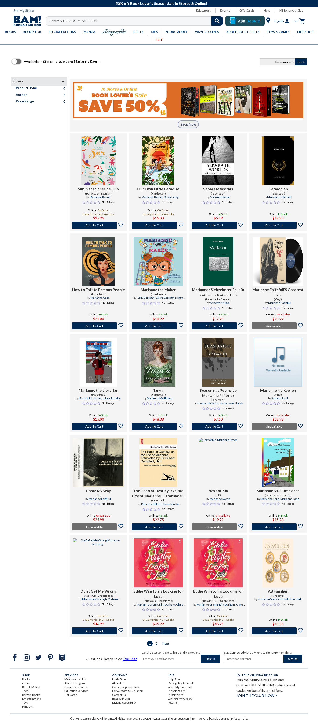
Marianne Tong (269, 498)
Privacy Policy (239, 718)
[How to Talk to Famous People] (98, 261)
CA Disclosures (219, 718)
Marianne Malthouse (160, 398)
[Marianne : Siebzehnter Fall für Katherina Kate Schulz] (218, 261)
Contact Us (119, 694)
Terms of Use (200, 718)
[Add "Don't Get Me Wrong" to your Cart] (98, 630)
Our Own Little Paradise (158, 189)
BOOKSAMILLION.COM (154, 718)
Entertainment (31, 698)
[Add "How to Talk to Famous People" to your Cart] (98, 325)
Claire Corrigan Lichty (169, 297)
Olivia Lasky (171, 197)
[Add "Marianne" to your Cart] (218, 325)
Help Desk (174, 679)
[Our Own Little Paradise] (158, 160)
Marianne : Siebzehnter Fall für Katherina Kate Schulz (218, 292)
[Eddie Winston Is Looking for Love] (158, 563)
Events (225, 10)
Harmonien (278, 189)
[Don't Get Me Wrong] (98, 563)
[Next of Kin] (218, 462)
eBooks (27, 683)
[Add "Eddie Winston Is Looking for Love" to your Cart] (158, 630)
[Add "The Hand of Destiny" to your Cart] (158, 526)
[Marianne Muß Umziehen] (277, 462)
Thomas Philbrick (207, 403)
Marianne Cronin (147, 604)
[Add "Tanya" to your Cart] (158, 426)
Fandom (27, 706)
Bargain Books (31, 694)
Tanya (158, 390)
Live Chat (130, 659)
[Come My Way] (98, 462)
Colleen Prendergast (104, 601)
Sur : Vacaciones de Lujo (98, 189)
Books (26, 679)
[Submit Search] (217, 21)
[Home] (26, 21)
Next (165, 643)
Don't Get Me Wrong (98, 591)
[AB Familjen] (277, 563)
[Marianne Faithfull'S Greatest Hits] (278, 261)
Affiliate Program (75, 683)
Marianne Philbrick (231, 403)
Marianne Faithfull (279, 303)
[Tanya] (158, 362)
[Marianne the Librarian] (98, 362)
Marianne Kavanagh (94, 599)
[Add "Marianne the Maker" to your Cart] (158, 325)
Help (267, 10)
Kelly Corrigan (146, 297)
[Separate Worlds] (218, 160)
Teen (25, 690)
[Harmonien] (277, 160)
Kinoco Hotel (279, 398)
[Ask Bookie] (245, 21)
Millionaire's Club (291, 10)
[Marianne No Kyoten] (278, 362)
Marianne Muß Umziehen (278, 490)
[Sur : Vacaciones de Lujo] (98, 160)
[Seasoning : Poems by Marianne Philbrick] (218, 362)
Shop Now (188, 124)
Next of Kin (218, 490)
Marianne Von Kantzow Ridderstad (279, 599)
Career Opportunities (125, 687)
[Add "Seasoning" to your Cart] (218, 426)
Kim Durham (167, 604)
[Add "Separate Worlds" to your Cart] (218, 225)
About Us (118, 683)
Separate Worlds (218, 189)
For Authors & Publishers (128, 690)
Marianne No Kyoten (278, 390)
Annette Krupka (220, 303)
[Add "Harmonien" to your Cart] (278, 225)
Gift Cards (246, 10)
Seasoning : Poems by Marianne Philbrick (218, 392)
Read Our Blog (121, 698)
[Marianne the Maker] (158, 261)
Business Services (75, 687)
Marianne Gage (100, 297)
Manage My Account (180, 683)
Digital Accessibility (124, 702)
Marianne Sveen (220, 498)
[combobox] (137, 21)
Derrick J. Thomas (90, 398)
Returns (173, 702)
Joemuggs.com (180, 718)
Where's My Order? (180, 698)
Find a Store (119, 679)
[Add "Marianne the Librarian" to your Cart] (98, 426)
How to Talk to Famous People (98, 289)
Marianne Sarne (220, 197)
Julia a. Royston (111, 398)
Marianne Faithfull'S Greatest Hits (278, 292)
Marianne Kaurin (100, 197)
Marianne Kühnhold (279, 197)
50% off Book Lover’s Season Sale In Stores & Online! (161, 3)
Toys (25, 702)
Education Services (76, 690)
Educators (203, 10)
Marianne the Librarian (98, 390)
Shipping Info (175, 694)
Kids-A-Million (31, 687)
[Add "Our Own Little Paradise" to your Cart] (158, 225)
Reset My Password (180, 687)
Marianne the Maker (158, 289)
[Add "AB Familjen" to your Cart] (278, 630)
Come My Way (98, 490)
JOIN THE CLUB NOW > (256, 695)
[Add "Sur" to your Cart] (98, 225)
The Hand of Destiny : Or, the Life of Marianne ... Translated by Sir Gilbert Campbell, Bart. (158, 493)
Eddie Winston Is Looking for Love (158, 593)
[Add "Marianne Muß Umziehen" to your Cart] (278, 526)
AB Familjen (278, 591)
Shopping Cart (176, 690)
